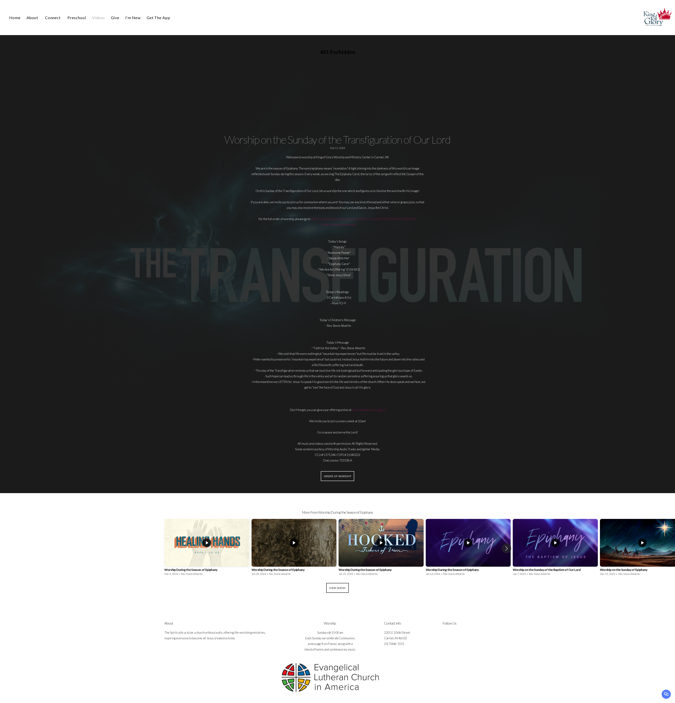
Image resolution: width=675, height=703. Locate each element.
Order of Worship (337, 476)
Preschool (77, 17)
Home (15, 17)
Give (115, 17)
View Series (337, 588)
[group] (206, 548)
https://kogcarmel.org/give (368, 410)
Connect (53, 17)
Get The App (158, 17)
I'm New (133, 17)
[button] (506, 548)
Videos (98, 17)
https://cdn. (318, 219)
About (33, 17)
